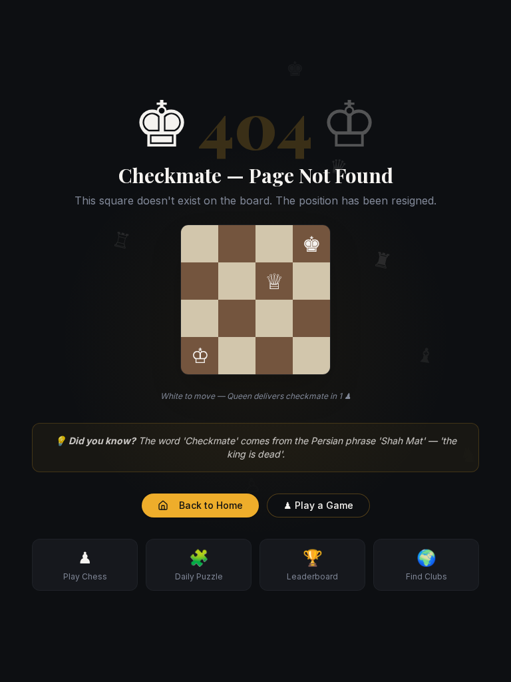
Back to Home (211, 505)
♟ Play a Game (318, 505)
